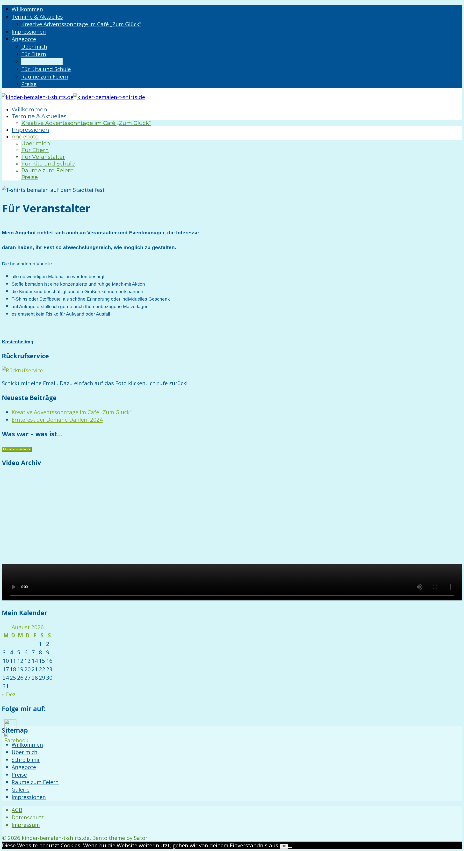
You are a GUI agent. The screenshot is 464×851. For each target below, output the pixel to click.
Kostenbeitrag (17, 341)
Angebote (24, 767)
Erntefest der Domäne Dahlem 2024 (57, 419)
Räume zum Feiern (35, 782)
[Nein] (290, 847)
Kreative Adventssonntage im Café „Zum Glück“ (71, 412)
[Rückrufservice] (22, 370)
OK (284, 846)
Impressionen (29, 797)
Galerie (20, 789)
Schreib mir (26, 759)
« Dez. (9, 694)
